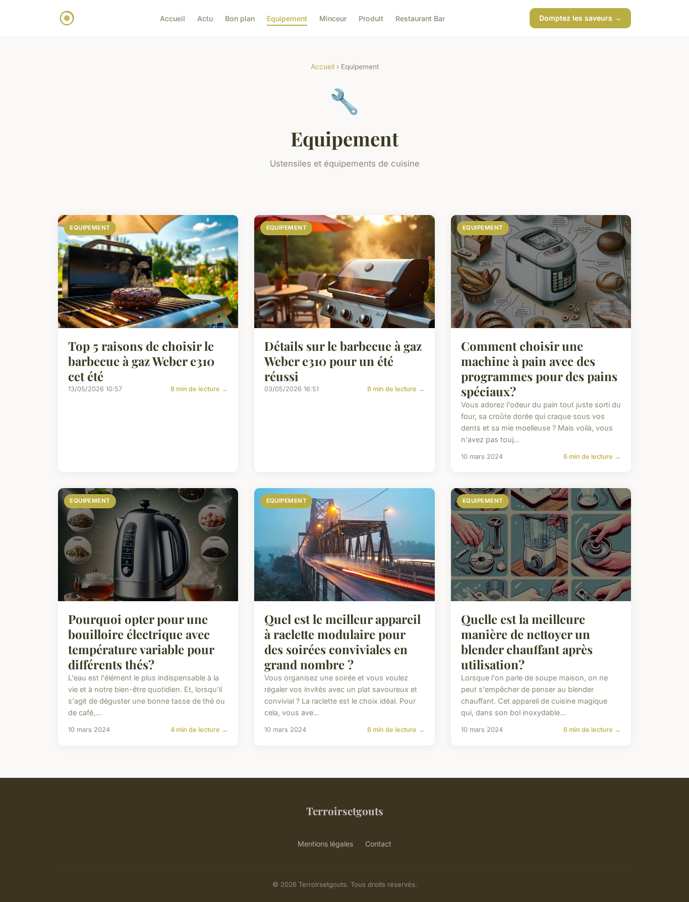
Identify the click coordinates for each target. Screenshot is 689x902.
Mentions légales (325, 843)
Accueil (172, 18)
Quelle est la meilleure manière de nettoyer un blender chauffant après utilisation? (527, 641)
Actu (205, 18)
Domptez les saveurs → (580, 18)
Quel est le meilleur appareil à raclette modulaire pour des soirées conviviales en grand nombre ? (342, 641)
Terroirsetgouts (344, 811)
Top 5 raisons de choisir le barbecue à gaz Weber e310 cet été (141, 361)
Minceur (333, 18)
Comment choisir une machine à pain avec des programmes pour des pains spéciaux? (539, 368)
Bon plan (240, 18)
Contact (378, 843)
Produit (371, 18)
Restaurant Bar (420, 18)
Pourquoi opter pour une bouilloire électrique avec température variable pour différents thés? (141, 641)
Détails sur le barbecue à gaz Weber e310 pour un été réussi (343, 361)
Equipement (287, 18)
